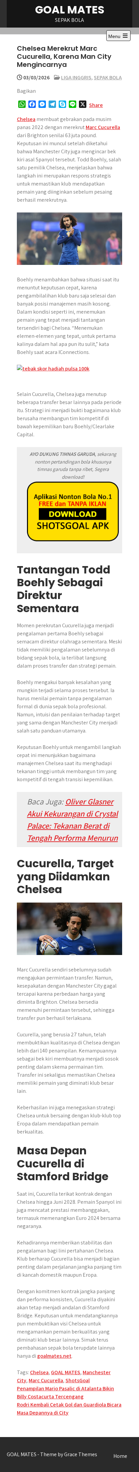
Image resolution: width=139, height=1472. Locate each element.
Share (96, 105)
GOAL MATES (69, 9)
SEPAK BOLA (108, 77)
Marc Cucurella (103, 127)
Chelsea (26, 119)
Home (120, 1456)
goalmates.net (54, 1355)
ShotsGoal (77, 1380)
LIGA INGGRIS (76, 77)
